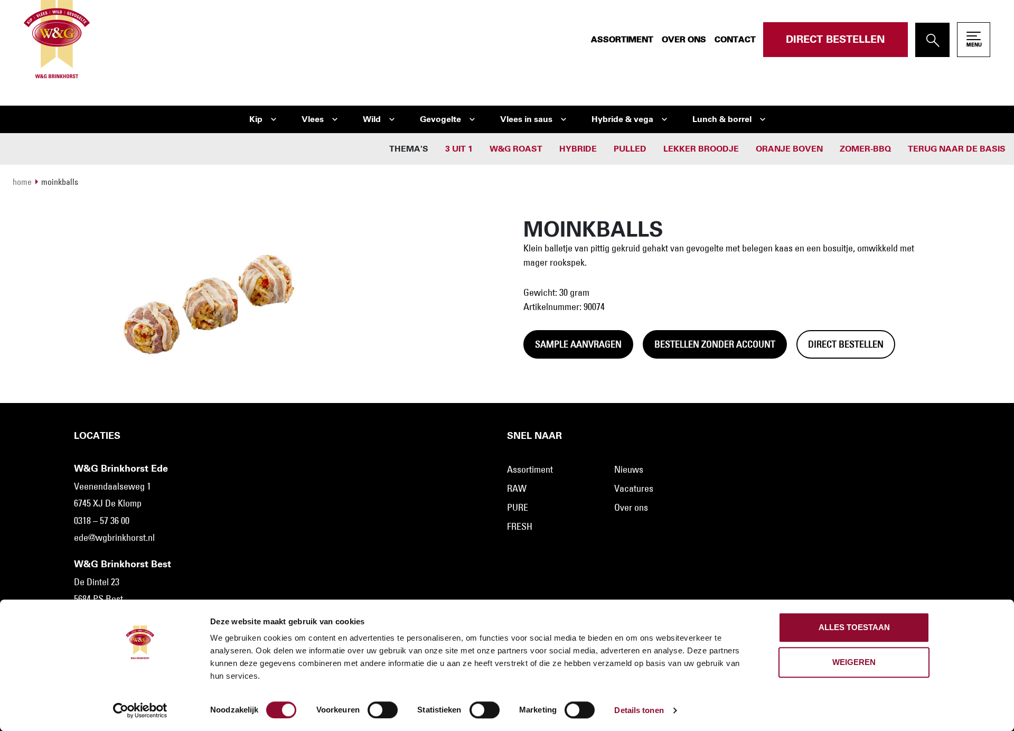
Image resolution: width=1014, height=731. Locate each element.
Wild (372, 119)
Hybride (578, 149)
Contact (735, 39)
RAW (517, 488)
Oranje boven (789, 149)
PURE (517, 507)
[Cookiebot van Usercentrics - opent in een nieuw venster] (140, 710)
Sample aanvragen (578, 344)
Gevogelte (440, 119)
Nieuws (628, 469)
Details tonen (638, 710)
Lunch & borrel (722, 119)
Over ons (684, 39)
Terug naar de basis (957, 149)
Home (22, 181)
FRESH (519, 526)
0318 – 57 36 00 (101, 521)
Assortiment (622, 39)
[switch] (383, 709)
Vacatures (633, 488)
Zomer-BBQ (865, 149)
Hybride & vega (622, 119)
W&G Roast (516, 149)
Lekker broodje (701, 149)
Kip (255, 119)
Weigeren (854, 662)
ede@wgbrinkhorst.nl (114, 537)
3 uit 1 (459, 149)
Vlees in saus (526, 119)
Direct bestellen (835, 39)
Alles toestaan (854, 627)
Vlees (313, 119)
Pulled (630, 149)
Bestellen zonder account (714, 344)
